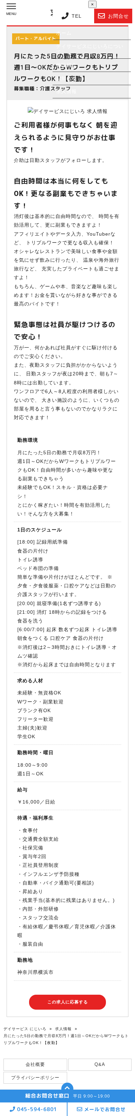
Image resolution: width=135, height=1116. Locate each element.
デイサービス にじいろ (24, 1029)
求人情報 (63, 1029)
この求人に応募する (67, 1002)
